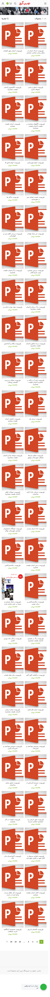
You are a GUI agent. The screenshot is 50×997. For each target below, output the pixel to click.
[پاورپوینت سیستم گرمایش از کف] (36, 767)
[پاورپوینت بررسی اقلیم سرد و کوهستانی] (13, 218)
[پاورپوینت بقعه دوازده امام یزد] (13, 291)
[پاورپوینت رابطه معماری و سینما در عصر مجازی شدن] (13, 586)
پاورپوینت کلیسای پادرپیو (35, 929)
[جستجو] (15, 3)
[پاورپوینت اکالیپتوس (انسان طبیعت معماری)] (13, 72)
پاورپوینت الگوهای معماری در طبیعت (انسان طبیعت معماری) (35, 126)
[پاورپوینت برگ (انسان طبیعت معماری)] (13, 255)
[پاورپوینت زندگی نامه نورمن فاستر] (13, 623)
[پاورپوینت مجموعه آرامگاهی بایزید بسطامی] (13, 914)
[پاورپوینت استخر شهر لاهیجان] (13, 35)
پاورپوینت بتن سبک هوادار (35, 234)
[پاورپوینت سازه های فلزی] (36, 694)
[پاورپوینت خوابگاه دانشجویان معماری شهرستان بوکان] (13, 513)
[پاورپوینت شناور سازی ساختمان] (13, 767)
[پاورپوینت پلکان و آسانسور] (13, 328)
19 (16, 942)
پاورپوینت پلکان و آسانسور (12, 343)
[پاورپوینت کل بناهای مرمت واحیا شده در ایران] (13, 877)
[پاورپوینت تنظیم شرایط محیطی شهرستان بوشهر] (36, 440)
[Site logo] (25, 3)
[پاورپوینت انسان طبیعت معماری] (13, 109)
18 (20, 942)
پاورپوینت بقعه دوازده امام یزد (12, 307)
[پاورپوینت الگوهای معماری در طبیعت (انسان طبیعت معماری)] (36, 109)
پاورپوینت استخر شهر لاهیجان (12, 51)
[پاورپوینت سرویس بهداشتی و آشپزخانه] (36, 731)
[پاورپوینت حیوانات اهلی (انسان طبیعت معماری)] (13, 477)
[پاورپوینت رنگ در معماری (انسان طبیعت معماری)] (36, 623)
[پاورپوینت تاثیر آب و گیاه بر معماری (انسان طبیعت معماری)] (36, 365)
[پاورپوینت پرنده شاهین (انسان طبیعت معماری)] (36, 328)
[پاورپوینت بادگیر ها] (13, 182)
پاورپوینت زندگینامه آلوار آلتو (36, 675)
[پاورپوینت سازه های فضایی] (13, 660)
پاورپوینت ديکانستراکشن (13, 565)
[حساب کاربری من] (3, 3)
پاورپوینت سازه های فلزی (35, 709)
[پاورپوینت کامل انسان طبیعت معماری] (36, 877)
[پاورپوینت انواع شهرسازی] (36, 147)
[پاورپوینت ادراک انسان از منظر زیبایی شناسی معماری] (36, 35)
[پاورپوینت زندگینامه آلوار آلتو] (36, 660)
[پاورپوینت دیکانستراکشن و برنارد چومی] (36, 586)
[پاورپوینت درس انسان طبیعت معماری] (36, 550)
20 (11, 942)
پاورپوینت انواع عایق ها (12, 162)
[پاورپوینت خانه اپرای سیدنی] (36, 513)
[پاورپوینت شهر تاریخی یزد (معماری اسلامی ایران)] (36, 804)
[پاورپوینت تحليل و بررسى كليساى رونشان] (13, 365)
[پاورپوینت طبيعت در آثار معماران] (13, 804)
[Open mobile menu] (45, 3)
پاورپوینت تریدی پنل (35, 419)
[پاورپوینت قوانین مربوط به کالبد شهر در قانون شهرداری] (36, 841)
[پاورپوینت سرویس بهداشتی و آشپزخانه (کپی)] (13, 731)
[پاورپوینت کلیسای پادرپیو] (36, 914)
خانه (45, 18)
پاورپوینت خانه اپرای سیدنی (36, 528)
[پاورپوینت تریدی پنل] (36, 403)
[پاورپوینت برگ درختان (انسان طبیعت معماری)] (36, 291)
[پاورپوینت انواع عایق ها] (13, 147)
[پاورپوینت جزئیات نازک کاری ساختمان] (36, 477)
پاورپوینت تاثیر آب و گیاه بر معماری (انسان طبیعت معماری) (35, 382)
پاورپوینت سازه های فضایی (12, 675)
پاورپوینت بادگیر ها (13, 197)
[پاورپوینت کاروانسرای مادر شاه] (13, 841)
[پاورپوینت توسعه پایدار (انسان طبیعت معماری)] (13, 440)
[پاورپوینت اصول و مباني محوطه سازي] (36, 72)
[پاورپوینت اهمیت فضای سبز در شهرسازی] (36, 182)
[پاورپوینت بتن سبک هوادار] (36, 218)
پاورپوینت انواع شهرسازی (35, 162)
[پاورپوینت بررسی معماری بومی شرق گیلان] (36, 255)
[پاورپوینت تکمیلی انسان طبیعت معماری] (13, 403)
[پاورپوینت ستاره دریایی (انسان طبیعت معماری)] (13, 694)
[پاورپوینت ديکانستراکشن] (13, 550)
